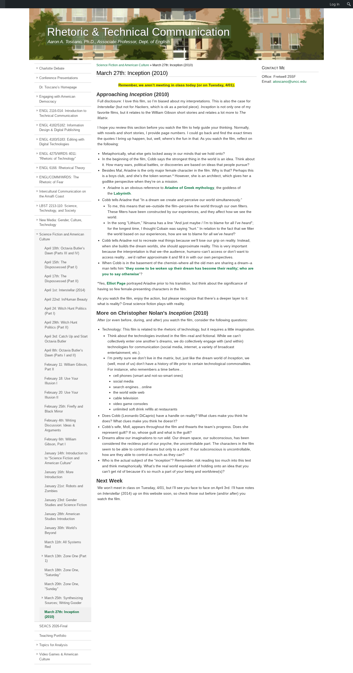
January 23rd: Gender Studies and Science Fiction (65, 502)
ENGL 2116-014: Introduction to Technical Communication (62, 113)
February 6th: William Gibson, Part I (60, 441)
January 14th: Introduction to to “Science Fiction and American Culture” (65, 458)
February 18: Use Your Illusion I (61, 381)
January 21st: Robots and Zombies (63, 488)
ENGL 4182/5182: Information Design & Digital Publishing (61, 127)
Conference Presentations (58, 78)
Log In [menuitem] (335, 4)
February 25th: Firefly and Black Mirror (63, 408)
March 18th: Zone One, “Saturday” (61, 572)
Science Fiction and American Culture (61, 236)
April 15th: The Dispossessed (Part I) (60, 264)
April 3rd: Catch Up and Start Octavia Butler (66, 338)
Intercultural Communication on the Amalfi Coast (62, 193)
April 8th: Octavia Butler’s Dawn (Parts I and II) (63, 352)
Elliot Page (116, 283)
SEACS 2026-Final (53, 626)
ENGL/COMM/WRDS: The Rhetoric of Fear (59, 179)
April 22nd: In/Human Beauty (66, 299)
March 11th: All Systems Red (62, 544)
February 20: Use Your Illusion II (61, 395)
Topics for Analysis (53, 645)
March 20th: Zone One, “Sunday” (61, 586)
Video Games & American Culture (58, 656)
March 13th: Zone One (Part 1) (65, 558)
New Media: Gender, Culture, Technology (60, 222)
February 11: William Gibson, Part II (66, 367)
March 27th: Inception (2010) (61, 614)
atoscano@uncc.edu (289, 81)
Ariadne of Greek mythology (189, 188)
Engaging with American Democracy (57, 99)
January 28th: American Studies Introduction (62, 516)
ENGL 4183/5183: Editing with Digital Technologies (61, 141)
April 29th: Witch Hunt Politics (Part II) (60, 324)
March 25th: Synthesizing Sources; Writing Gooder (63, 600)
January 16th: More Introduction (58, 474)
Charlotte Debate (51, 68)
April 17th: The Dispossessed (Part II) (61, 278)
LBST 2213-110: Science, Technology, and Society (58, 208)
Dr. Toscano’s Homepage (58, 87)
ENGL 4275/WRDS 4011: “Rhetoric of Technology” (58, 156)
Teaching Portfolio (52, 636)
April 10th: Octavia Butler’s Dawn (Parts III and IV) (64, 250)
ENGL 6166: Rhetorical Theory (62, 168)
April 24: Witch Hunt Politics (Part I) (65, 311)
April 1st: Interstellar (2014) (64, 290)
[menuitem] (2, 4)
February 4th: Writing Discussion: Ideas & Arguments (60, 425)
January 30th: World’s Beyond (60, 530)
